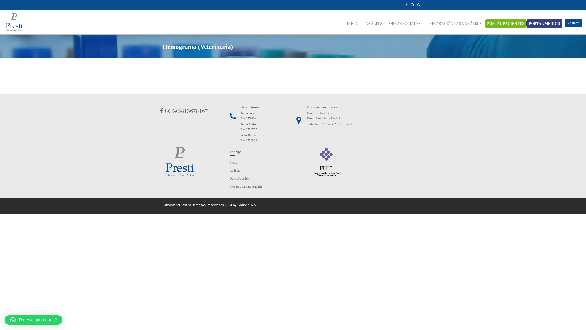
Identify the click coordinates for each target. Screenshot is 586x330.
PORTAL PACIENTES (505, 23)
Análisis (235, 170)
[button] (33, 319)
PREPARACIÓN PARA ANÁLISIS (454, 23)
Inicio (233, 162)
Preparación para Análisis (246, 186)
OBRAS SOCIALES (405, 23)
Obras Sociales (239, 178)
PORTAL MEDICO (544, 23)
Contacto (573, 23)
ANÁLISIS (373, 23)
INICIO (352, 23)
